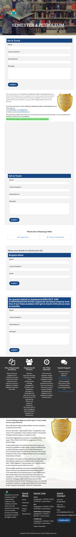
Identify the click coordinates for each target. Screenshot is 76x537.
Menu (66, 12)
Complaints (63, 520)
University (25, 502)
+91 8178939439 (64, 379)
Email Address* (13, 59)
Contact (24, 505)
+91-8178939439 (11, 110)
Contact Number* (14, 52)
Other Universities (39, 526)
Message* (11, 66)
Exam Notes (46, 501)
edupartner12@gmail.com (21, 111)
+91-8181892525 (22, 110)
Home (24, 499)
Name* (10, 44)
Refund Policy (26, 514)
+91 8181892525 (64, 377)
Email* (11, 273)
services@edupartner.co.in (65, 512)
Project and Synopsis (56, 237)
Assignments (24, 237)
